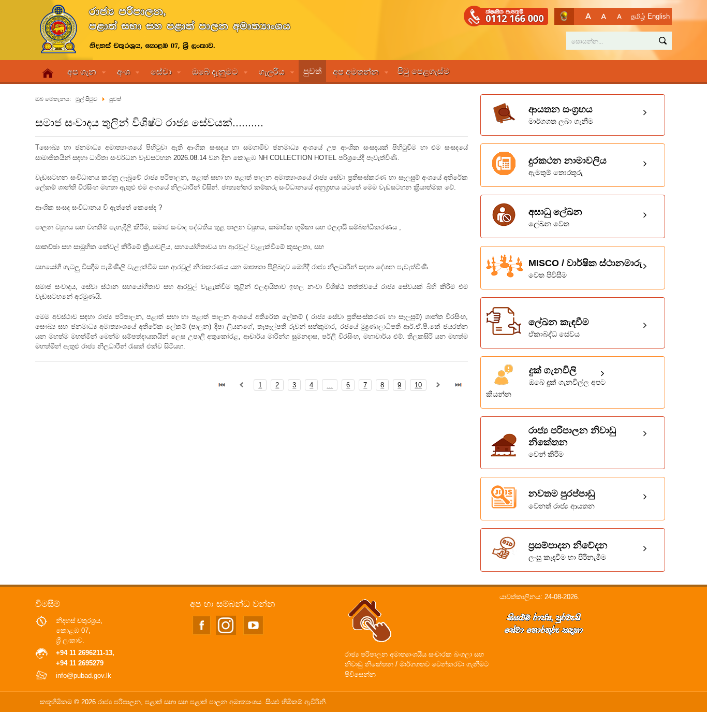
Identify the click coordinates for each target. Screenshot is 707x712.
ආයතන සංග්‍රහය (560, 114)
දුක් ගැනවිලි (546, 381)
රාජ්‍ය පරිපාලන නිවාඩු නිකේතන (572, 441)
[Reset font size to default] (603, 16)
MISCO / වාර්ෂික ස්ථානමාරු (585, 268)
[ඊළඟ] (438, 385)
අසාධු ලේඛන (555, 217)
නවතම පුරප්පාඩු (561, 499)
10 (418, 385)
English (658, 16)
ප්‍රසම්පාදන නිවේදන (568, 550)
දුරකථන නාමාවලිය (567, 166)
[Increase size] (588, 16)
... (330, 385)
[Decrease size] (619, 16)
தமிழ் (638, 16)
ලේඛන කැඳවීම (558, 327)
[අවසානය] (458, 385)
